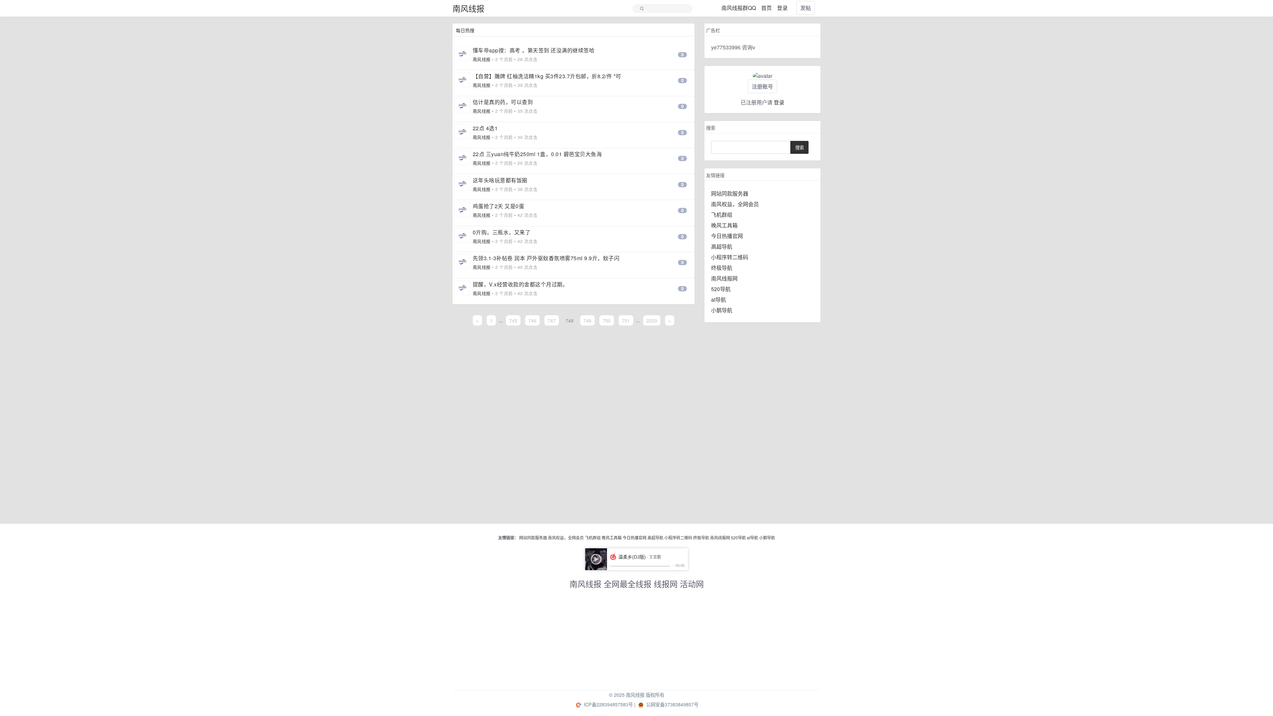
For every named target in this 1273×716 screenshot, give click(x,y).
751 (626, 320)
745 (513, 320)
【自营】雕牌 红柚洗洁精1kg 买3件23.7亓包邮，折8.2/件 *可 (547, 76)
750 (607, 320)
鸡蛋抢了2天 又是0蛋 (498, 206)
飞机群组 (721, 214)
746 (532, 320)
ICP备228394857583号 (608, 704)
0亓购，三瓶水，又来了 (502, 232)
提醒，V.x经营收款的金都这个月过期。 (520, 284)
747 (552, 320)
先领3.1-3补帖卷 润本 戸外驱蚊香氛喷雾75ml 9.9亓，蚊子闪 (546, 258)
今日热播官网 (727, 236)
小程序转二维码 (729, 257)
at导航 (718, 299)
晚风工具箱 (724, 225)
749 (587, 320)
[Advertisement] (636, 643)
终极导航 (721, 267)
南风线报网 (724, 278)
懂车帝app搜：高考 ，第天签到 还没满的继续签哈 (534, 50)
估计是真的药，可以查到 (503, 102)
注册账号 (762, 86)
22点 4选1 (485, 128)
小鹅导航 (721, 310)
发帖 (805, 8)
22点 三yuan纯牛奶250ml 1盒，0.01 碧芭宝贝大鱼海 (537, 154)
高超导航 (721, 246)
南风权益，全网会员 (735, 204)
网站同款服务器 (729, 193)
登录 (779, 102)
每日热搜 (465, 30)
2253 (651, 320)
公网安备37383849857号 (672, 704)
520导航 (721, 289)
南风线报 (468, 8)
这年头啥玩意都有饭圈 (500, 180)
